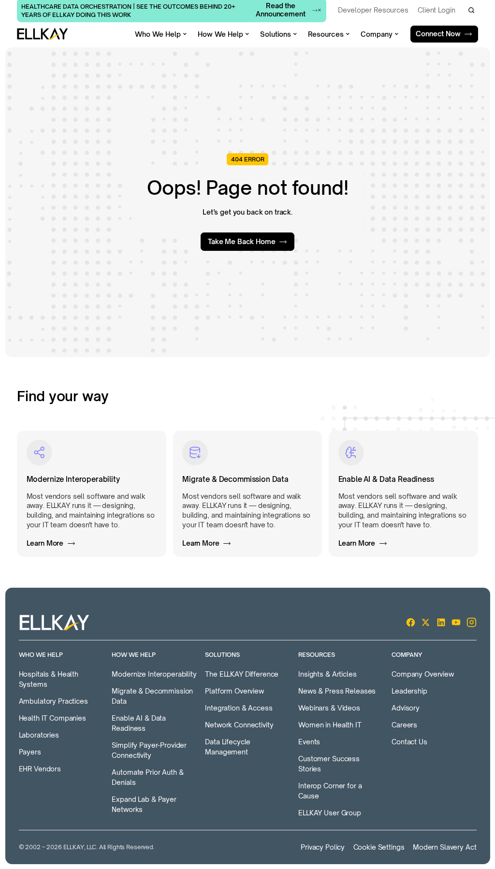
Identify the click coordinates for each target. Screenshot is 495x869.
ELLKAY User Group (329, 813)
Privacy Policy (323, 847)
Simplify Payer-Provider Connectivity (149, 750)
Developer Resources (373, 10)
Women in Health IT (329, 725)
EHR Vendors (40, 769)
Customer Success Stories (329, 763)
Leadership (409, 691)
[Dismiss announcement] (319, 10)
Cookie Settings (379, 847)
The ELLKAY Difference (241, 674)
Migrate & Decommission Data (152, 696)
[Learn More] (91, 494)
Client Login (436, 10)
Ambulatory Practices (53, 701)
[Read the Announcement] (285, 10)
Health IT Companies (52, 718)
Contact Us (409, 742)
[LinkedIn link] (441, 622)
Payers (30, 752)
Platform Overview (234, 691)
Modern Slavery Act (444, 847)
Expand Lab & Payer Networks (144, 804)
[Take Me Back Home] (247, 241)
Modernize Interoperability (154, 674)
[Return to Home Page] (42, 34)
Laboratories (39, 735)
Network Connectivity (239, 725)
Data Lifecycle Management (227, 747)
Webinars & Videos (329, 708)
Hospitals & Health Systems (48, 679)
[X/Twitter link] (426, 622)
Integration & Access (238, 708)
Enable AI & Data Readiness (139, 723)
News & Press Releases (337, 691)
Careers (404, 725)
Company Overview (423, 674)
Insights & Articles (327, 674)
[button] (471, 10)
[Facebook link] (411, 622)
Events (309, 742)
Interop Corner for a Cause (330, 791)
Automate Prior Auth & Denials (147, 777)
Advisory (406, 708)
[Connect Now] (444, 34)
